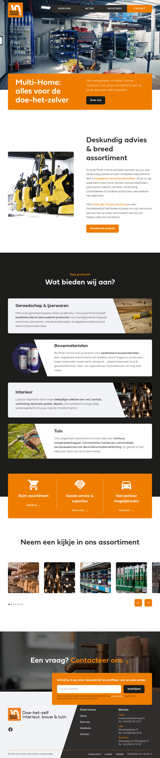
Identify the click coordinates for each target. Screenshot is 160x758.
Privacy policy (94, 754)
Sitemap (120, 754)
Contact (84, 734)
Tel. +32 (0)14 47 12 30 (129, 744)
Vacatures (85, 728)
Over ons (95, 100)
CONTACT (139, 8)
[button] (138, 603)
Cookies (108, 754)
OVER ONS (64, 8)
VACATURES (114, 8)
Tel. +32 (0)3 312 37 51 (129, 722)
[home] (15, 8)
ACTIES (89, 8)
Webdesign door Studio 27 (139, 754)
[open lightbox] (23, 577)
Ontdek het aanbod (102, 228)
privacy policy (117, 696)
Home (83, 716)
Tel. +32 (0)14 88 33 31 (130, 733)
